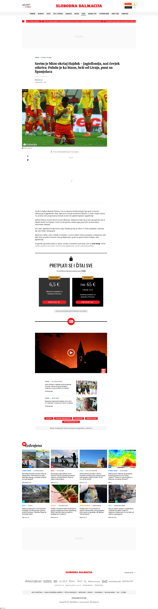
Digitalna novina (110, 592)
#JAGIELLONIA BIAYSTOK (63, 418)
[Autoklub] (115, 581)
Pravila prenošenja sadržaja (53, 592)
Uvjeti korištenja (37, 592)
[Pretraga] (135, 7)
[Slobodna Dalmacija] (79, 6)
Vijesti (49, 14)
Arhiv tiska (115, 14)
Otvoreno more (104, 14)
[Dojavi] (26, 6)
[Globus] (63, 581)
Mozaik (77, 14)
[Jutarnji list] (33, 581)
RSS (118, 592)
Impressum (82, 592)
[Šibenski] (99, 585)
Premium (32, 14)
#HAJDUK (49, 418)
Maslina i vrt (92, 14)
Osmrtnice (125, 14)
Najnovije (41, 14)
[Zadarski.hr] (88, 585)
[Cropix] (59, 585)
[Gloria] (79, 581)
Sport (83, 14)
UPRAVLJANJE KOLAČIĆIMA (79, 598)
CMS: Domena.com (94, 602)
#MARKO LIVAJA (91, 418)
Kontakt (90, 592)
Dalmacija (69, 14)
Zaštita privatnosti (70, 592)
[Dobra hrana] (94, 581)
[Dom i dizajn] (105, 581)
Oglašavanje (98, 592)
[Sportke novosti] (55, 581)
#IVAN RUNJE (79, 418)
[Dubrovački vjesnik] (73, 585)
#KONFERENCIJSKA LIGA (71, 422)
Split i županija (58, 14)
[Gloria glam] (85, 581)
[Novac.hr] (127, 581)
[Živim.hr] (72, 581)
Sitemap (123, 592)
